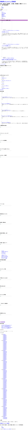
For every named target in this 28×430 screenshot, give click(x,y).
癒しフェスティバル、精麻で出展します (7, 327)
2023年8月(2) (4, 364)
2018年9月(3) (4, 409)
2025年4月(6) (4, 347)
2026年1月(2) (4, 339)
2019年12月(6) (5, 399)
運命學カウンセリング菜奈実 (8, 1)
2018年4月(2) (4, 413)
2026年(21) (4, 334)
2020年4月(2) (4, 395)
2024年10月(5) (5, 352)
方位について (3, 15)
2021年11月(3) (5, 380)
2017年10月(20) (5, 418)
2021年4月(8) (4, 385)
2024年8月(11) (5, 354)
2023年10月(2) (5, 362)
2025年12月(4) (5, 341)
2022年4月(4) (4, 376)
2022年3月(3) (4, 377)
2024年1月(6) (4, 359)
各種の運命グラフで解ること (5, 88)
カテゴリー (1, 331)
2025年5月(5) (4, 346)
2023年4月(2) (4, 366)
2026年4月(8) (4, 337)
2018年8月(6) (4, 410)
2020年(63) (4, 388)
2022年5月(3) (4, 375)
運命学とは (3, 14)
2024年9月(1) (4, 353)
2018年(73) (4, 406)
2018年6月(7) (4, 411)
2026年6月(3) (4, 336)
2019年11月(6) (5, 400)
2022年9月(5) (4, 372)
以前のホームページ (4, 255)
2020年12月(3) (5, 389)
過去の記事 (1, 89)
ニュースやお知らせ (16, 30)
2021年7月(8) (4, 383)
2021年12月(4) (5, 379)
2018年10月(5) (5, 408)
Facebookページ (4, 252)
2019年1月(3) (4, 405)
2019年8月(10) (5, 402)
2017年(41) (4, 416)
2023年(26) (4, 360)
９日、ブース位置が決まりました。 (6, 326)
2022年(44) (4, 369)
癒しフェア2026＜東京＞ (5, 256)
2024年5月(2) (4, 356)
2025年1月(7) (4, 349)
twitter (2, 7)
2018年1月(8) (4, 415)
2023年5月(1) (4, 365)
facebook (3, 427)
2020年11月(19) (5, 390)
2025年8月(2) (4, 344)
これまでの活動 (4, 13)
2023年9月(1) (4, 363)
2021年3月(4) (4, 386)
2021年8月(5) (4, 382)
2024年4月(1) (4, 357)
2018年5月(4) (4, 412)
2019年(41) (4, 398)
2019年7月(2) (4, 403)
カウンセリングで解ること (5, 85)
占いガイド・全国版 (4, 258)
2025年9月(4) (4, 343)
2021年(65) (4, 378)
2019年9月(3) (4, 401)
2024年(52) (4, 350)
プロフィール (3, 12)
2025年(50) (4, 340)
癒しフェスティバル (4, 257)
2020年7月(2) (4, 393)
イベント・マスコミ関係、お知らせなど (8, 30)
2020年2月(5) (4, 397)
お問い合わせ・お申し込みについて (6, 80)
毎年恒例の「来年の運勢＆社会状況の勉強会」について (9, 59)
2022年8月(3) (4, 373)
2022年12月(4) (5, 370)
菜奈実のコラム (4, 16)
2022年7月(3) (4, 374)
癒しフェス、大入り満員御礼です (6, 103)
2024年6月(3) (4, 355)
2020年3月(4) (4, 396)
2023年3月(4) (4, 367)
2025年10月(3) (5, 342)
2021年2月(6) (4, 387)
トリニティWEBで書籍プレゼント (6, 45)
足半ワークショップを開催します (6, 122)
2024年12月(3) (5, 351)
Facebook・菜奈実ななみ (5, 251)
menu (1, 10)
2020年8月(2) (4, 392)
